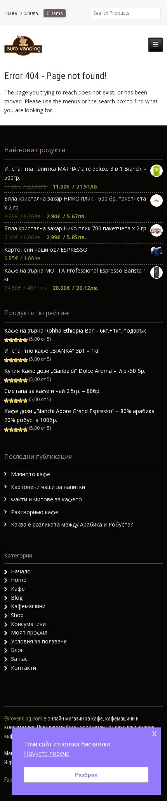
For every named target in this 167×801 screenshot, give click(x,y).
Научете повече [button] (47, 753)
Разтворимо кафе (34, 512)
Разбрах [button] (86, 775)
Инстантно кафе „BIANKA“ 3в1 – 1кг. (52, 350)
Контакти (23, 667)
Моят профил (29, 632)
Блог (17, 649)
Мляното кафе (30, 474)
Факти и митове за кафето (46, 499)
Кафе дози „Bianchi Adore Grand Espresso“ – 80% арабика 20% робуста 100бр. (79, 415)
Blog (17, 597)
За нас (19, 658)
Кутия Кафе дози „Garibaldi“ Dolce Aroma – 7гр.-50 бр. (74, 370)
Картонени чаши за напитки (48, 487)
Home (18, 579)
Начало (21, 571)
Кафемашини (28, 606)
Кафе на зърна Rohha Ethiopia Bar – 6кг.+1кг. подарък (75, 330)
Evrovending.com (23, 718)
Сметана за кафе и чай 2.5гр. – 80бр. (52, 390)
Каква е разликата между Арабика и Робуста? (72, 524)
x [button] (154, 733)
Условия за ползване (39, 641)
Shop (17, 615)
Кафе (18, 588)
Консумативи (28, 624)
